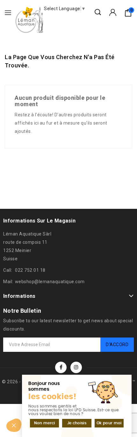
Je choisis (76, 423)
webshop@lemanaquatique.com (50, 281)
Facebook (61, 367)
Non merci (44, 423)
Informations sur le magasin (39, 221)
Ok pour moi (109, 423)
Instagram (76, 367)
